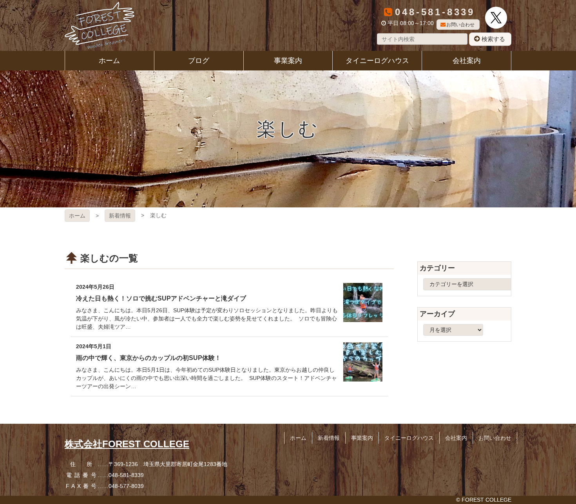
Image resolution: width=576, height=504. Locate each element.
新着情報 (120, 215)
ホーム (77, 215)
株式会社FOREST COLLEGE (127, 444)
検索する (493, 39)
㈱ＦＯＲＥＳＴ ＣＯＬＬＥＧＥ (99, 25)
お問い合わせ (460, 24)
